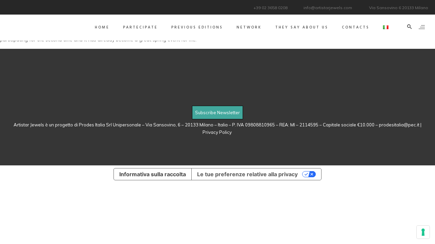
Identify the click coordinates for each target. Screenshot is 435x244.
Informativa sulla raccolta (152, 174)
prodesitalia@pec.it (399, 124)
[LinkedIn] (19, 6)
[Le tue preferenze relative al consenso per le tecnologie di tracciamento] (423, 232)
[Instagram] (28, 6)
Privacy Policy (218, 132)
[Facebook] (11, 6)
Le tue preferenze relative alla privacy (247, 174)
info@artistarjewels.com (327, 7)
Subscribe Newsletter (217, 112)
